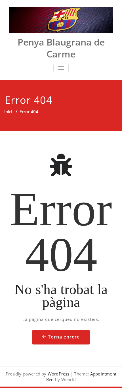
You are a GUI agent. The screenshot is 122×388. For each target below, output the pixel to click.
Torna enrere (64, 337)
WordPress (59, 374)
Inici (8, 111)
